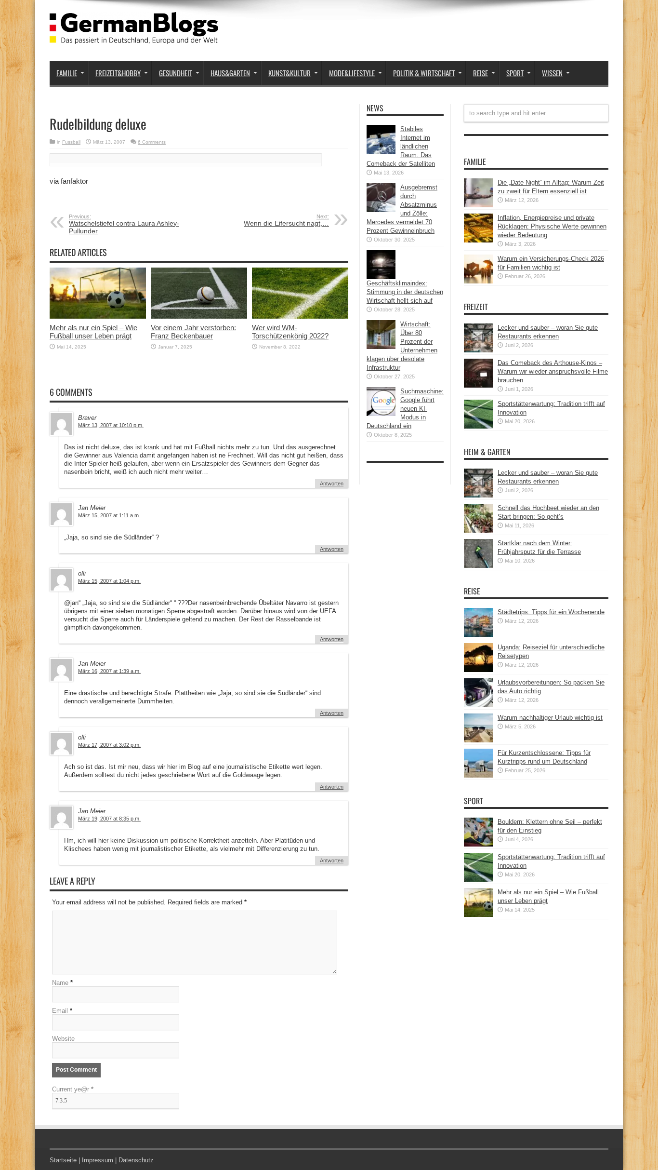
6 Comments (152, 142)
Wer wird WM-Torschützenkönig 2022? (290, 331)
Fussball (71, 142)
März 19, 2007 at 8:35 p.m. (109, 818)
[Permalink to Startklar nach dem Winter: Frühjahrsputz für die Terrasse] (478, 565)
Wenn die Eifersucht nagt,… (286, 220)
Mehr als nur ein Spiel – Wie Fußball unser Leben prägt (93, 331)
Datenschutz (136, 1160)
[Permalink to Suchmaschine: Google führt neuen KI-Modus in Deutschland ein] (381, 413)
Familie (66, 72)
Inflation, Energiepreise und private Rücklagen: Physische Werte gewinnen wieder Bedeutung (552, 226)
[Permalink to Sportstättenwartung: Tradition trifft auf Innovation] (478, 426)
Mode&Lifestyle (352, 72)
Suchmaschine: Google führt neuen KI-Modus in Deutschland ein (405, 409)
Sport (515, 72)
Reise (480, 72)
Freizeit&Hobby (118, 72)
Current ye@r (72, 1089)
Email (60, 1010)
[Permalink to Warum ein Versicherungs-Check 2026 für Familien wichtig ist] (478, 281)
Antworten (331, 483)
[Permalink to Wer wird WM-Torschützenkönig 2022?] (300, 316)
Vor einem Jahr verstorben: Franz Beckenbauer (193, 331)
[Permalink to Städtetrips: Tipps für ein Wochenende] (478, 634)
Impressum (97, 1160)
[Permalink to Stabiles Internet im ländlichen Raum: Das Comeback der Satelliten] (381, 151)
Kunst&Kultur (289, 72)
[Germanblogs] (134, 36)
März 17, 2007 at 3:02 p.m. (109, 745)
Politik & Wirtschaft (424, 72)
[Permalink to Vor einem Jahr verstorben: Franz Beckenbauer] (199, 316)
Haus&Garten (230, 72)
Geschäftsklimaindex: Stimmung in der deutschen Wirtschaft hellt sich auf (405, 292)
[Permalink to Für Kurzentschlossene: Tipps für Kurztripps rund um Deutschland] (478, 775)
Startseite (63, 1160)
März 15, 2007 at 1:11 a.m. (109, 515)
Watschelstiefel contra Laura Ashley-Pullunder (124, 224)
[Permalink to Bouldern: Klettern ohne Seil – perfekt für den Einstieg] (478, 844)
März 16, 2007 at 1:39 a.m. (109, 671)
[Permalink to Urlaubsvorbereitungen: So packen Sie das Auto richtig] (478, 705)
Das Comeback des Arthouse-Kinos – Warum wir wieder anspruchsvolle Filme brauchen (553, 371)
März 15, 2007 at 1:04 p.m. (109, 581)
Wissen (552, 72)
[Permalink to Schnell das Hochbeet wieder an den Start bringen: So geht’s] (478, 530)
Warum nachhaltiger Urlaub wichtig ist (550, 717)
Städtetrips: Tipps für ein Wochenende (551, 612)
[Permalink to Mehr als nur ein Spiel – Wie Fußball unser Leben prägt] (98, 316)
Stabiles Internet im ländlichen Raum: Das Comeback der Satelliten (401, 146)
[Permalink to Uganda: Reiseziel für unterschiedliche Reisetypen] (478, 669)
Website (63, 1038)
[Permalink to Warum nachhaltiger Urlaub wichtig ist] (478, 740)
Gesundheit (175, 72)
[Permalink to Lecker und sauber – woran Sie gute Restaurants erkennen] (478, 350)
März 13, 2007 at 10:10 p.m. (111, 425)
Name (60, 982)
